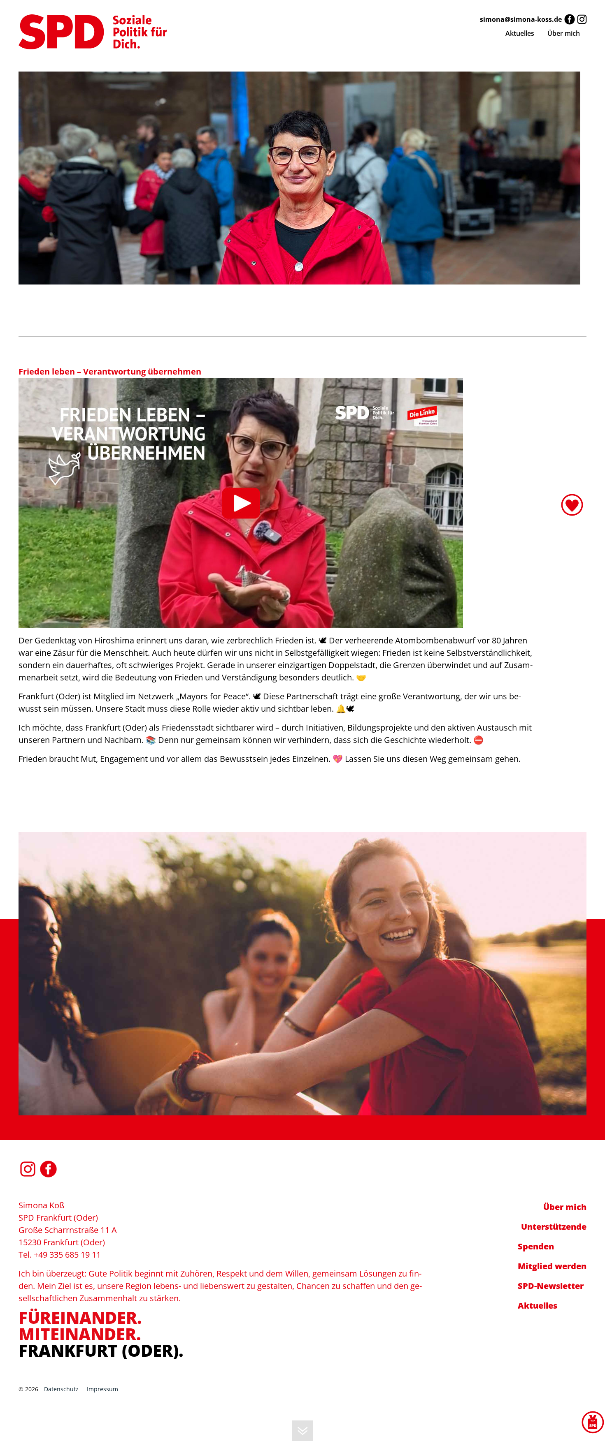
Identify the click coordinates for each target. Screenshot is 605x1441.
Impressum (102, 1389)
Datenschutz (61, 1389)
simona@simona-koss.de (521, 19)
